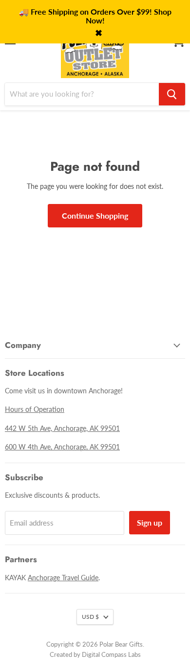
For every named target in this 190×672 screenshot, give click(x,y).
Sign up (149, 522)
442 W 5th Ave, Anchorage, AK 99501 (62, 428)
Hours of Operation (34, 409)
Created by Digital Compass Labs (95, 654)
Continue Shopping (95, 215)
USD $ (90, 616)
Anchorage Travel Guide (63, 577)
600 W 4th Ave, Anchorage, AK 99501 (62, 447)
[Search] (172, 94)
